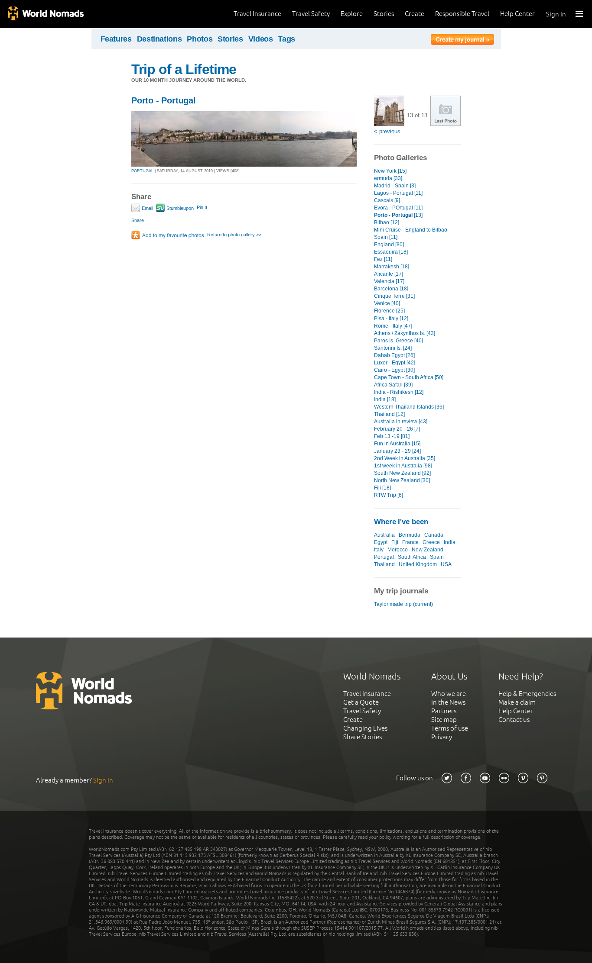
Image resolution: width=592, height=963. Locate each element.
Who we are (448, 693)
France (410, 542)
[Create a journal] (462, 41)
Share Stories (362, 737)
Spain (437, 557)
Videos (260, 39)
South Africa (412, 557)
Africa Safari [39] (393, 385)
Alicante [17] (388, 274)
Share (137, 220)
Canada (433, 535)
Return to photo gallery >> (234, 234)
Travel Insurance (257, 13)
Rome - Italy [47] (393, 326)
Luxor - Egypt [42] (394, 363)
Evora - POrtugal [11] (398, 208)
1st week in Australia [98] (403, 466)
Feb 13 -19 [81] (392, 436)
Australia (384, 535)
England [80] (389, 245)
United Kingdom (418, 564)
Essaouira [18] (391, 252)
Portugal (384, 557)
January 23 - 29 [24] (397, 451)
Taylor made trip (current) (403, 604)
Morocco (397, 550)
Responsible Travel (462, 13)
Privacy (441, 737)
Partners (443, 711)
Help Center (517, 13)
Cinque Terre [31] (394, 296)
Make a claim (517, 702)
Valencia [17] (389, 281)
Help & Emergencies (527, 693)
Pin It (202, 207)
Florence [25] (389, 311)
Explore (352, 13)
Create (414, 13)
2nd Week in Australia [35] (404, 458)
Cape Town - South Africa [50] (408, 377)
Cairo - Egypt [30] (394, 370)
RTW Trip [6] (388, 495)
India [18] (385, 399)
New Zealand (427, 550)
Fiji (394, 542)
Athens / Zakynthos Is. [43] (404, 333)
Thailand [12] (389, 414)
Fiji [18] (382, 488)
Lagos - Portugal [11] (398, 193)
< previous (387, 131)
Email (146, 208)
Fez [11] (383, 259)
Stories (384, 13)
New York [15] (390, 171)
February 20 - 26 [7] (397, 429)
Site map (444, 719)
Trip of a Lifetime (183, 69)
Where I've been (401, 522)
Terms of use (449, 728)
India (449, 542)
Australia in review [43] (400, 422)
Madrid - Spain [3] (395, 186)
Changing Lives (365, 728)
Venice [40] (387, 303)
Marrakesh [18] (391, 267)
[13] (398, 215)
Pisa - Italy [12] (391, 319)
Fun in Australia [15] (397, 444)
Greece (431, 542)
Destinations (159, 39)
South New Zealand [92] (402, 473)
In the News (448, 702)
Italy (379, 550)
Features (116, 39)
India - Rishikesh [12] (398, 392)
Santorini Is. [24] (393, 348)
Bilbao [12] (386, 222)
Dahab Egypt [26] (394, 355)
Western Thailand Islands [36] (409, 407)
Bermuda (409, 535)
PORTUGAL (142, 171)
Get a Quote (361, 702)
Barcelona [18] (391, 289)
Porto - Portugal (163, 100)
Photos (199, 39)
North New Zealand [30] (402, 480)
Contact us (514, 719)
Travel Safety (311, 13)
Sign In (556, 14)
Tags (286, 39)
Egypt (380, 542)
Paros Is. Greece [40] (398, 341)
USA (446, 564)
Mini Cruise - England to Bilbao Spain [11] (410, 233)
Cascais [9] (387, 200)
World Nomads (45, 14)
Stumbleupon (179, 208)
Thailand (384, 564)
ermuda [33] (388, 178)
